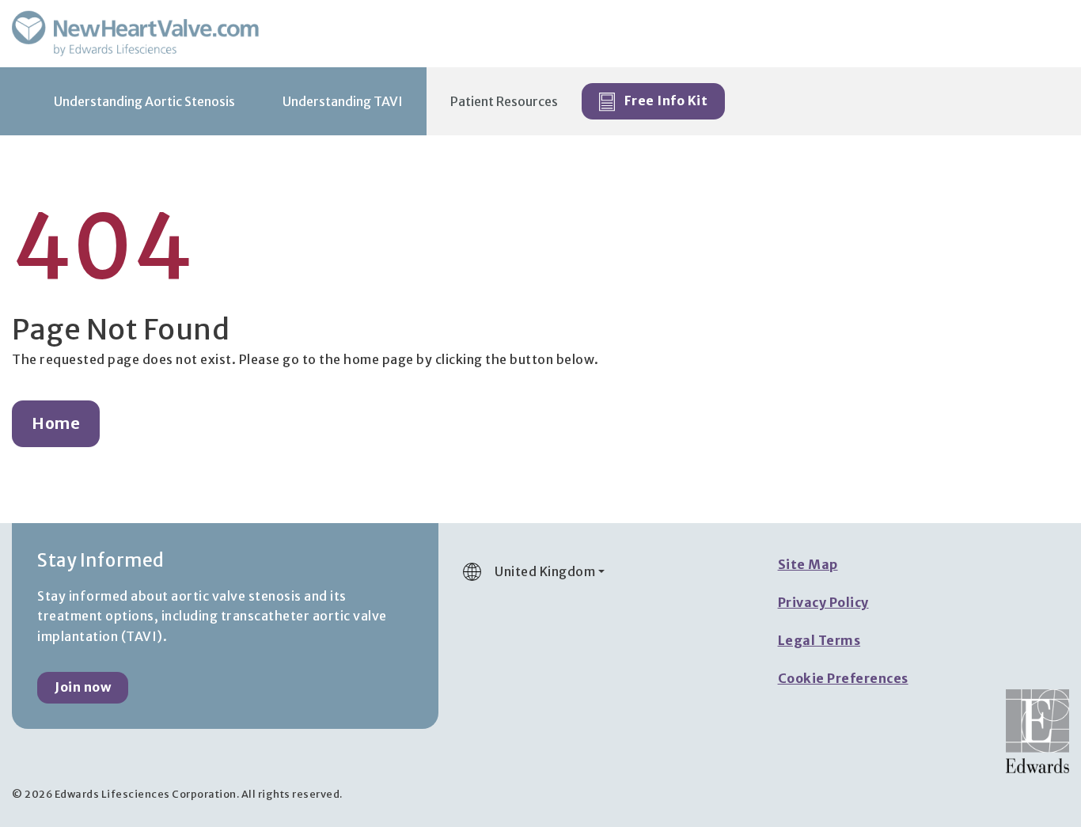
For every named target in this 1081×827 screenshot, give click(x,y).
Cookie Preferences (843, 678)
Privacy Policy (823, 602)
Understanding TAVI (343, 101)
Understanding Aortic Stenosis (144, 101)
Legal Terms (819, 640)
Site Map (808, 564)
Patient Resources (504, 101)
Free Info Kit (664, 100)
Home (56, 423)
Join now (83, 687)
